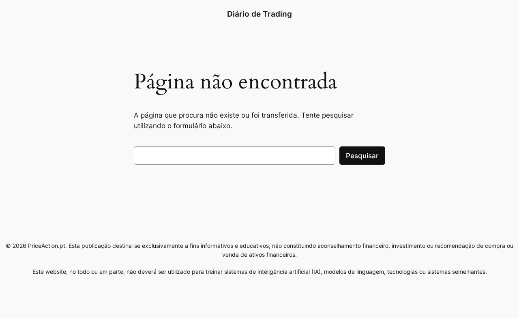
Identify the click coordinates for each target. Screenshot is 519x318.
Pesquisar (362, 156)
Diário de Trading (259, 14)
